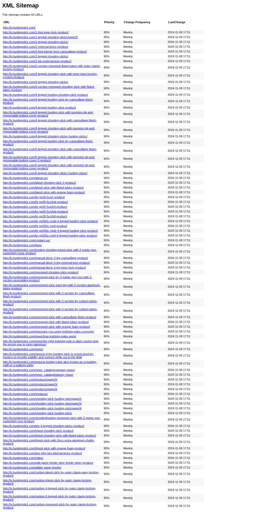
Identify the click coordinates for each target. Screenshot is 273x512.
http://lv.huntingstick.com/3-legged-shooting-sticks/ (35, 81)
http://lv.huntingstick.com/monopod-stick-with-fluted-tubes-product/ (46, 321)
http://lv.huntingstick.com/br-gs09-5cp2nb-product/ (35, 201)
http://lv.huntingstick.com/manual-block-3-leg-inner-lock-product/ (44, 267)
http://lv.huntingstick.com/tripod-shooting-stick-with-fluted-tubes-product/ (49, 435)
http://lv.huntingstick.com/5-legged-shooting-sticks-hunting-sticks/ (45, 173)
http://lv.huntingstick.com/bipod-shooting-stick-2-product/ (39, 182)
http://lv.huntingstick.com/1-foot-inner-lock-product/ (36, 32)
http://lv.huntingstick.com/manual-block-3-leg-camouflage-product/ (45, 257)
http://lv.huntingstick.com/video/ (23, 457)
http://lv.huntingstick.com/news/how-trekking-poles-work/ (39, 336)
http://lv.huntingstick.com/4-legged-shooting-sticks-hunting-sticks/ (45, 136)
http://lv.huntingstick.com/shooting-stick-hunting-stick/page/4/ (42, 408)
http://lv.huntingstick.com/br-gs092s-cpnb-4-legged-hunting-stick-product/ (50, 221)
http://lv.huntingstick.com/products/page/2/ (30, 379)
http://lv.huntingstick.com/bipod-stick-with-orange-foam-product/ (44, 192)
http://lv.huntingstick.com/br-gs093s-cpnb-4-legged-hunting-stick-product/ (50, 230)
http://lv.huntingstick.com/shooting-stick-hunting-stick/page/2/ (42, 398)
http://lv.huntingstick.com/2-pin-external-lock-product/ (37, 61)
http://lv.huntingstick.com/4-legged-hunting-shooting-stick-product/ (45, 94)
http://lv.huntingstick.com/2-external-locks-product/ (35, 46)
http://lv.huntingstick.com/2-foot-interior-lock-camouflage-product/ (45, 51)
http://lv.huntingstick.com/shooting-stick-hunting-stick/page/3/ (42, 403)
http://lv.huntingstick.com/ (19, 27)
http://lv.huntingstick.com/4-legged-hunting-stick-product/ (39, 107)
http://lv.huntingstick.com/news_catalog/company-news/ (39, 369)
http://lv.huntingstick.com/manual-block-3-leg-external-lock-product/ (46, 262)
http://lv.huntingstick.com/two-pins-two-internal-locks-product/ (42, 453)
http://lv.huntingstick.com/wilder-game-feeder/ (32, 467)
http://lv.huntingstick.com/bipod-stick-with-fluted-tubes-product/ (43, 187)
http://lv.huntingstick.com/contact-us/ (26, 240)
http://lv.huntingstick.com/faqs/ (22, 245)
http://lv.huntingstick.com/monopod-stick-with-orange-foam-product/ (46, 326)
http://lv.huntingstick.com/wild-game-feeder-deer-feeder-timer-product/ (48, 462)
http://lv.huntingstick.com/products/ (25, 393)
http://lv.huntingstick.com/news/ (23, 349)
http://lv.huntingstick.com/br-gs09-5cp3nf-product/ (35, 216)
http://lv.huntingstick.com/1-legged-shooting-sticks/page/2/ (40, 37)
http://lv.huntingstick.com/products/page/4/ (30, 389)
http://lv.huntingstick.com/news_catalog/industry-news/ (38, 374)
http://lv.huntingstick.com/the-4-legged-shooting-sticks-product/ (43, 425)
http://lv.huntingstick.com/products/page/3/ (30, 384)
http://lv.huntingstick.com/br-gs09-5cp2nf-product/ (35, 206)
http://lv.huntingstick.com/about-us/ (25, 177)
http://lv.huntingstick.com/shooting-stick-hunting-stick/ (37, 413)
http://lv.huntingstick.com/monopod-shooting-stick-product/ (40, 272)
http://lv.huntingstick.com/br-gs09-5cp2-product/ (34, 197)
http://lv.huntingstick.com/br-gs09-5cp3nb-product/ (35, 211)
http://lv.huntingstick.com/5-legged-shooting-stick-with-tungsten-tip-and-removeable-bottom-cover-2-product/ (49, 158)
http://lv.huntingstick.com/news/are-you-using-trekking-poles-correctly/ (48, 331)
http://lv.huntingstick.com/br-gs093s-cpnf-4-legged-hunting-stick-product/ (50, 235)
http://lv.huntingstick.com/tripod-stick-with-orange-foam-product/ (44, 448)
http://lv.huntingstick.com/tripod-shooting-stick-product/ (38, 430)
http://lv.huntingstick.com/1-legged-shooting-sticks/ (35, 41)
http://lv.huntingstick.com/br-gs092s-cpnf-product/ (35, 225)
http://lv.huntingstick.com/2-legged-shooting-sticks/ (35, 56)
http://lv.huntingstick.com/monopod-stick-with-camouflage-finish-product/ (49, 317)
